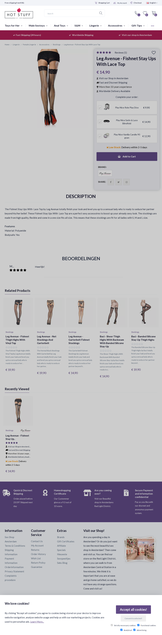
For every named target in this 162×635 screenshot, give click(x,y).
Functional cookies (148, 625)
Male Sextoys (37, 25)
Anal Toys (60, 25)
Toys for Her (12, 25)
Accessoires (115, 25)
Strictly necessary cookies (125, 625)
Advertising (141, 630)
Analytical (128, 630)
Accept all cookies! (133, 609)
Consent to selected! (133, 618)
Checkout (138, 3)
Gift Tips (136, 25)
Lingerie (94, 25)
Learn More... (37, 621)
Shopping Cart (104, 3)
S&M (78, 25)
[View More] (152, 25)
